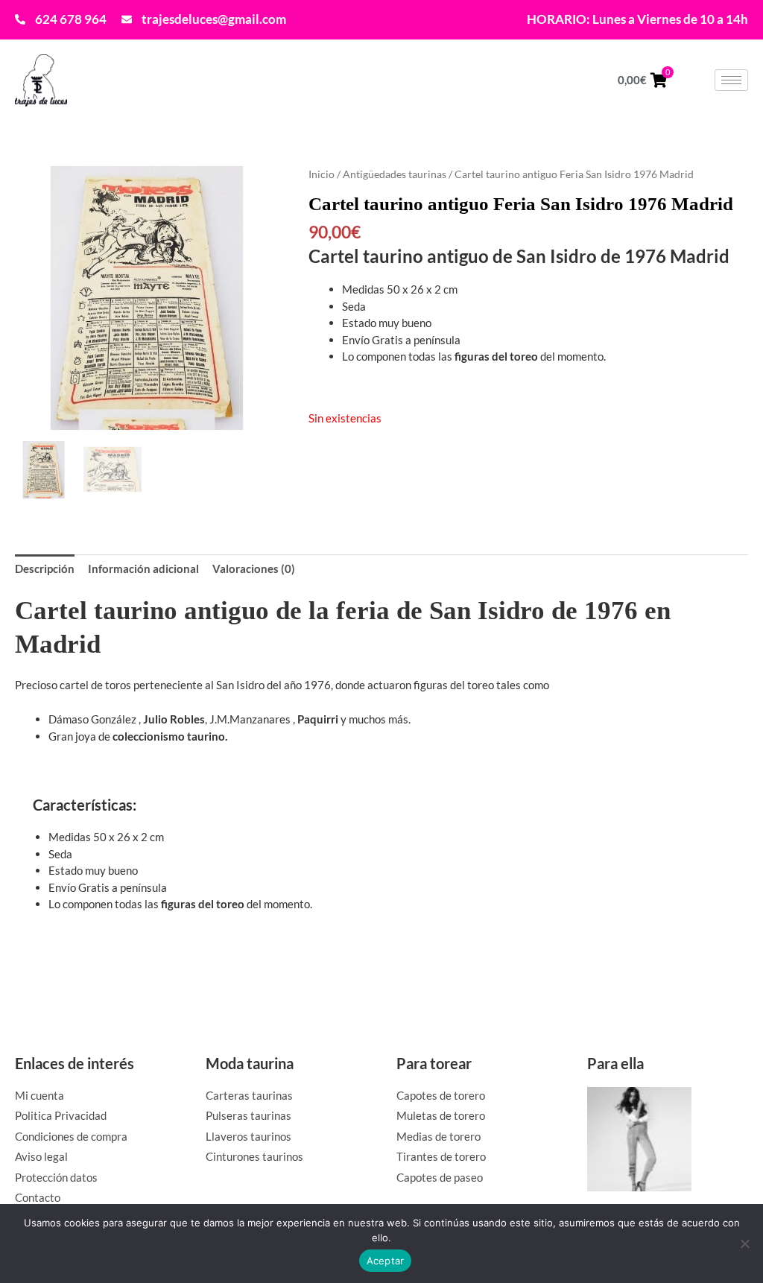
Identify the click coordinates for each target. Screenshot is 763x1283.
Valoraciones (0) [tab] (253, 568)
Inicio (321, 174)
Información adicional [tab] (143, 568)
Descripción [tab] (45, 568)
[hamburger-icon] (731, 80)
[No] (744, 1243)
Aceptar (386, 1261)
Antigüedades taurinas (394, 174)
